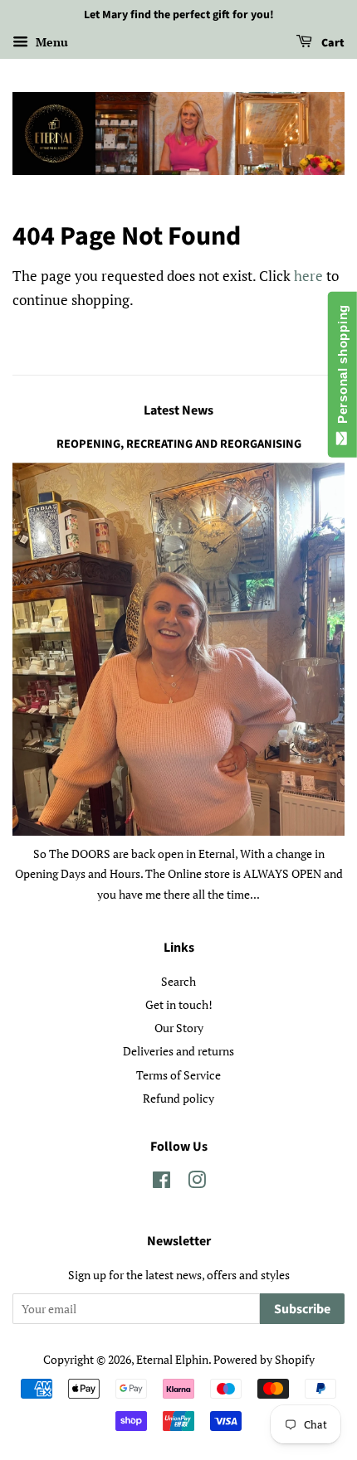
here (308, 275)
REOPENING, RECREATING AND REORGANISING (178, 444)
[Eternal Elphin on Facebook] (161, 1183)
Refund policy (178, 1098)
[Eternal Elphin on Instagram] (197, 1183)
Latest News (178, 410)
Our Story (178, 1028)
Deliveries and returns (178, 1051)
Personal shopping (342, 367)
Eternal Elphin (172, 1359)
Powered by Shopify (264, 1359)
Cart (332, 43)
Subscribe (302, 1309)
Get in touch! (179, 1004)
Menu (50, 42)
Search (178, 981)
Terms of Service (178, 1075)
